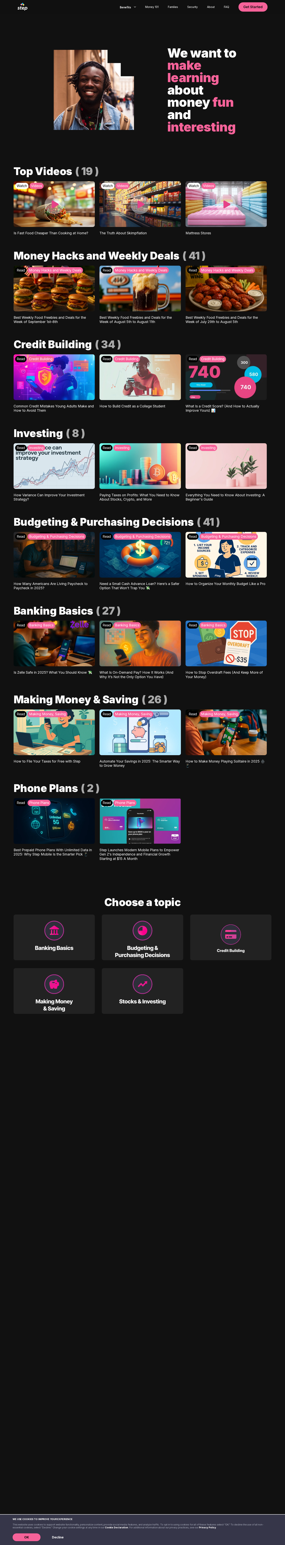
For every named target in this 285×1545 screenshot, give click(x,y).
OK (26, 1537)
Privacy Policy (207, 1527)
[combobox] (127, 7)
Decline (58, 1537)
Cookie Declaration (116, 1527)
